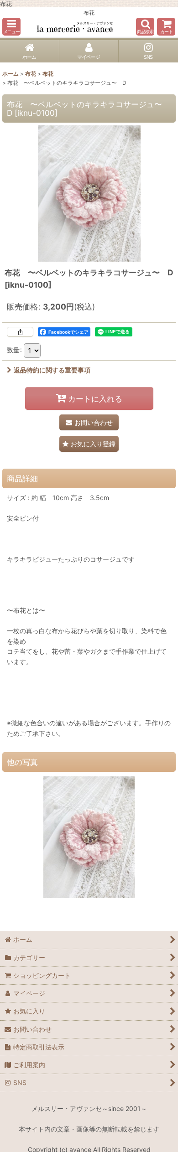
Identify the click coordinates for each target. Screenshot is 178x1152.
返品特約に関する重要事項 (52, 370)
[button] (11, 27)
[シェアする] (20, 332)
